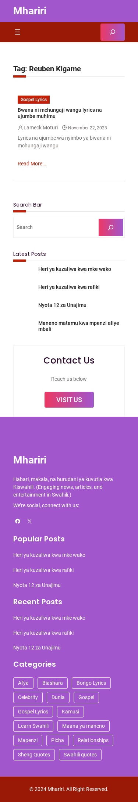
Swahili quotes (80, 755)
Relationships (93, 740)
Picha (57, 740)
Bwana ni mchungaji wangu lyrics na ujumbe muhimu (60, 113)
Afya (23, 683)
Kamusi (70, 712)
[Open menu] (17, 32)
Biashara (52, 683)
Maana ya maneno (83, 726)
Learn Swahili (33, 726)
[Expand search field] (112, 32)
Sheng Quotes (34, 755)
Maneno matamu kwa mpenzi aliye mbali (78, 326)
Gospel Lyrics (34, 99)
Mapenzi (28, 740)
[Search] (111, 227)
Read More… (32, 164)
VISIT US (69, 400)
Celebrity (28, 697)
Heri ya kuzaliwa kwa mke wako (74, 269)
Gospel (86, 697)
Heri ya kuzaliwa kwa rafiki (69, 287)
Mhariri (29, 11)
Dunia (58, 697)
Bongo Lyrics (91, 683)
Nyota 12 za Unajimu (62, 305)
